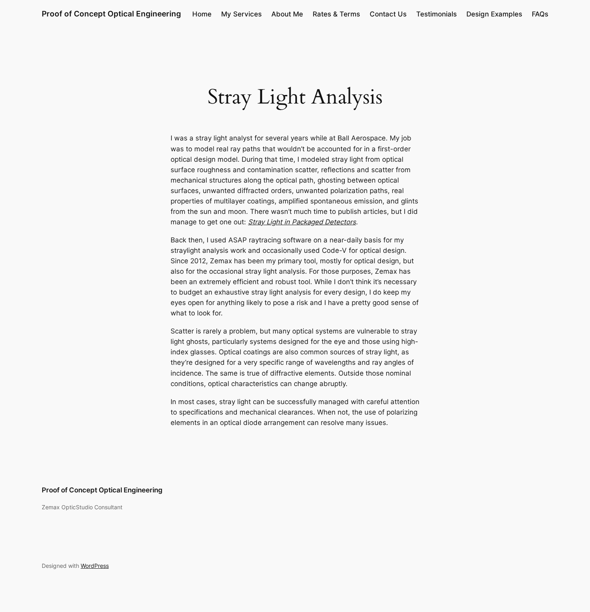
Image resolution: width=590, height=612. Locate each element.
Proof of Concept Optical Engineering (111, 13)
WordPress (95, 565)
